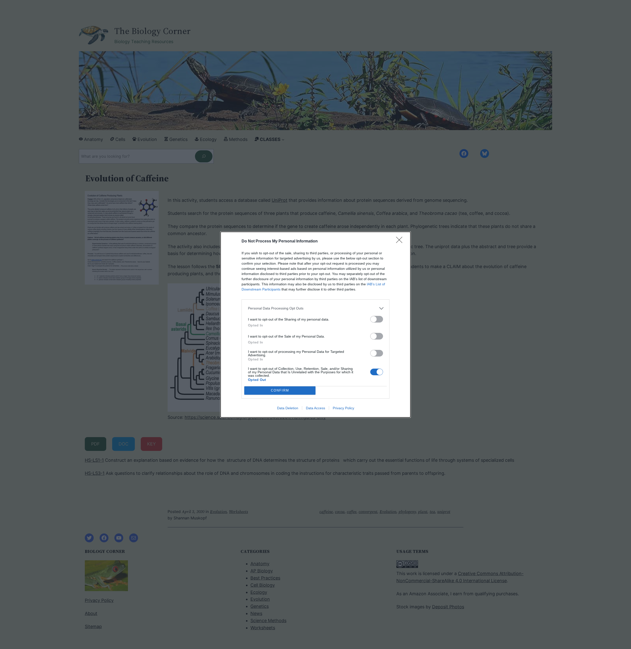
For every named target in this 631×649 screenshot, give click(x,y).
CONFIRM (280, 390)
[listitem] (315, 308)
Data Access (315, 408)
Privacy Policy (343, 408)
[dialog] (315, 324)
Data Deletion (287, 408)
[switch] (376, 319)
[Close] (400, 241)
